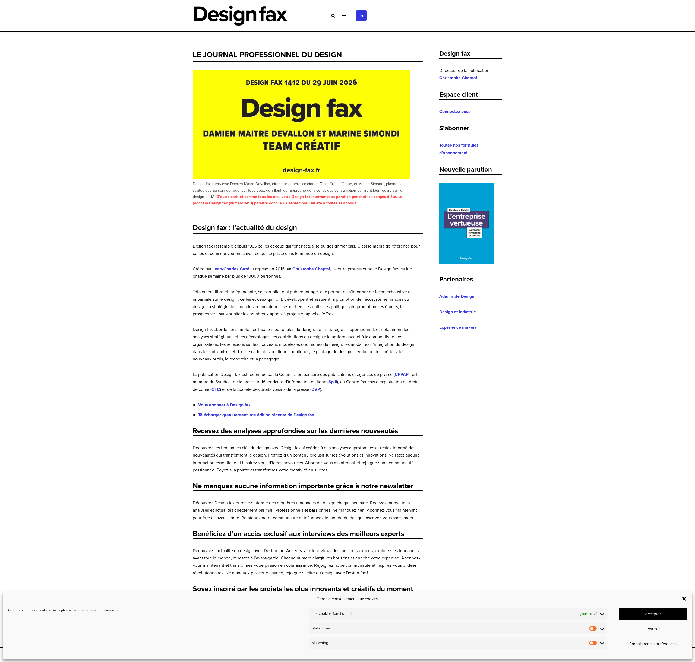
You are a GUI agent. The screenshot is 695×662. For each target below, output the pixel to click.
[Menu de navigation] (344, 15)
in (361, 15)
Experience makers (458, 327)
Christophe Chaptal (311, 269)
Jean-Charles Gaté (231, 269)
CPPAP (402, 374)
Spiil (332, 382)
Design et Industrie (457, 312)
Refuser (653, 629)
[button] (684, 598)
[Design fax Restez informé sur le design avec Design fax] (240, 15)
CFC (215, 389)
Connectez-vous (455, 111)
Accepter (653, 614)
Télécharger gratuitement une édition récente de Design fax (256, 415)
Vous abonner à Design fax (224, 405)
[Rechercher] (333, 16)
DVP (315, 389)
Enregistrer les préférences (653, 644)
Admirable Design (456, 296)
